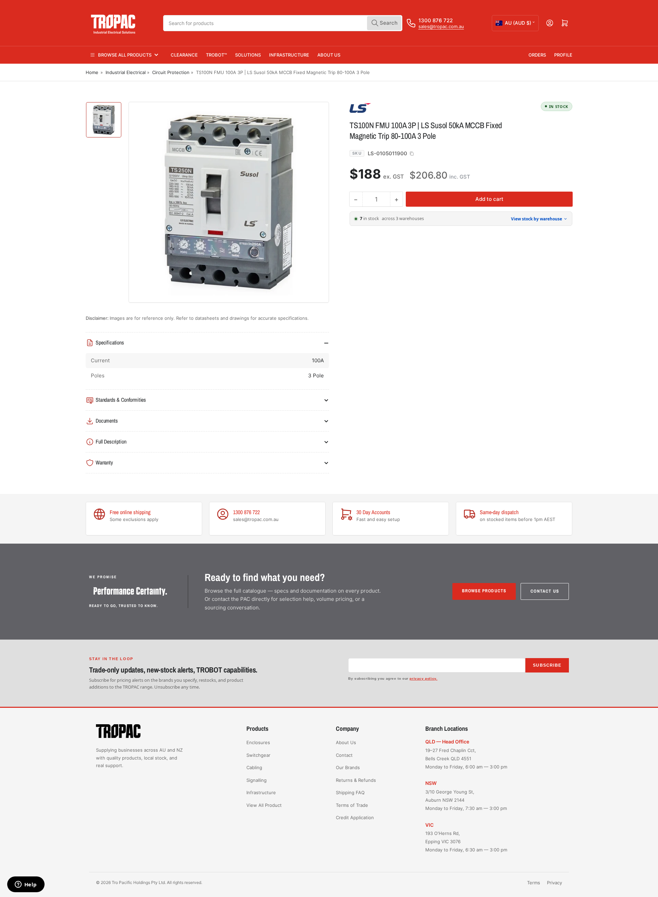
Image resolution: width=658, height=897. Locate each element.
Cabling (254, 767)
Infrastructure (289, 55)
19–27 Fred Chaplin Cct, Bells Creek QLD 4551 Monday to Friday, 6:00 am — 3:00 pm (466, 758)
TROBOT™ (216, 55)
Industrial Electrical (126, 72)
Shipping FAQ (350, 792)
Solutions (248, 55)
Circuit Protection (171, 72)
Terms (533, 882)
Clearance (184, 55)
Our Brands (348, 767)
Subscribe (547, 665)
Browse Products (484, 591)
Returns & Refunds (356, 780)
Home (92, 72)
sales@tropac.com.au (441, 26)
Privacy (554, 882)
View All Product (264, 805)
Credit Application (355, 817)
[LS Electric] (398, 107)
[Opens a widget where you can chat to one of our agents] (26, 885)
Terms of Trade (352, 805)
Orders (537, 55)
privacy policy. (423, 678)
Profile (563, 55)
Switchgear (258, 755)
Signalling (256, 780)
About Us (328, 55)
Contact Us (545, 591)
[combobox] (282, 23)
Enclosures (258, 742)
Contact (344, 755)
